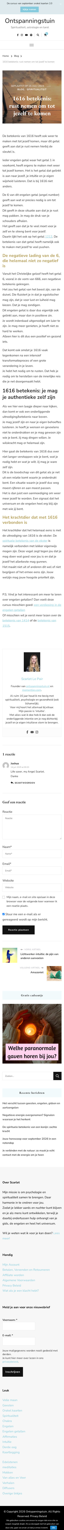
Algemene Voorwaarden (18, 1280)
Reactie (7, 812)
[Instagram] (36, 732)
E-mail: (7, 1335)
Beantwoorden (25, 782)
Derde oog (9, 1447)
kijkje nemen (29, 9)
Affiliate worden (13, 1275)
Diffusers (8, 1488)
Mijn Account (10, 1265)
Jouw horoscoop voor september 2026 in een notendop (29, 1141)
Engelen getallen (13, 1431)
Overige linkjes (12, 1493)
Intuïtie (6, 1442)
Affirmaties (9, 1437)
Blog (20, 89)
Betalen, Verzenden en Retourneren (26, 1270)
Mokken (7, 1472)
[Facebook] (27, 732)
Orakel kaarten (12, 1410)
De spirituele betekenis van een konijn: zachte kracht (29, 1129)
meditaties (9, 1467)
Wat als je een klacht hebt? (20, 1291)
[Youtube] (32, 732)
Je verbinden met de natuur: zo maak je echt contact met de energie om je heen (28, 1153)
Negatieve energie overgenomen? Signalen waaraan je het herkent (28, 1117)
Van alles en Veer (14, 1478)
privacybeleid (10, 1362)
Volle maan (9, 1400)
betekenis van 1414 (15, 620)
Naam (7, 847)
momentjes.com (31, 690)
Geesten (8, 1405)
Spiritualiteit (37, 89)
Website (8, 881)
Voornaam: (9, 1320)
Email (6, 864)
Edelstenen (10, 1462)
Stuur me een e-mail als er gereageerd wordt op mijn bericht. (25, 916)
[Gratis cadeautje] (32, 1034)
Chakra (7, 1421)
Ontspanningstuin (30, 21)
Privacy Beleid (11, 1285)
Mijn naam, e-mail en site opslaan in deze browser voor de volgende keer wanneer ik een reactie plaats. (32, 901)
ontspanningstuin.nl (38, 686)
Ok (53, 1527)
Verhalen (8, 1483)
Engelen (7, 1426)
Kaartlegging (11, 1452)
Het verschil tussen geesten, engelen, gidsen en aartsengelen (31, 1105)
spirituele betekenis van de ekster (24, 541)
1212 (48, 237)
